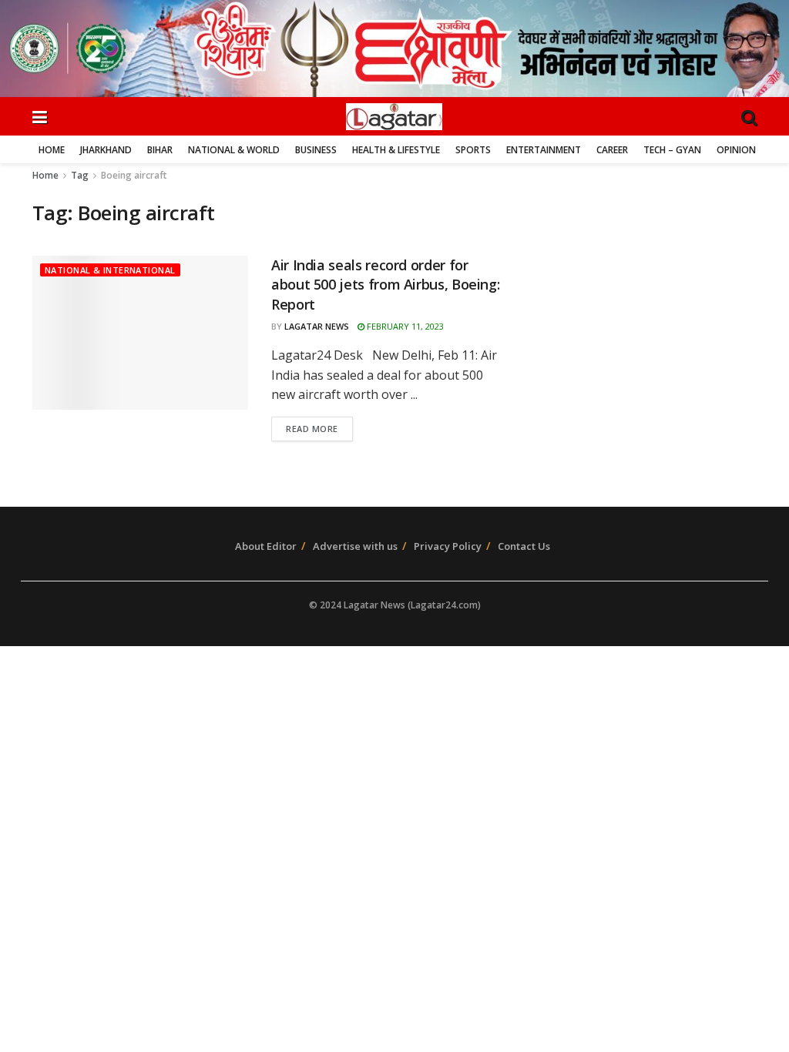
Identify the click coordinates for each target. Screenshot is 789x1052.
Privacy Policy (448, 546)
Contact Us (524, 546)
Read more (312, 428)
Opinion (736, 149)
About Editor (266, 546)
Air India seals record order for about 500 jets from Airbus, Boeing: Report (385, 284)
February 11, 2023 (404, 326)
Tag (80, 175)
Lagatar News (316, 326)
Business (316, 149)
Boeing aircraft (134, 175)
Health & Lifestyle (396, 149)
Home (52, 149)
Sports (473, 149)
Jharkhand (106, 149)
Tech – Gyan (672, 149)
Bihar (160, 149)
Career (612, 149)
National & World (234, 149)
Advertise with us (355, 546)
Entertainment (543, 149)
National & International (110, 270)
